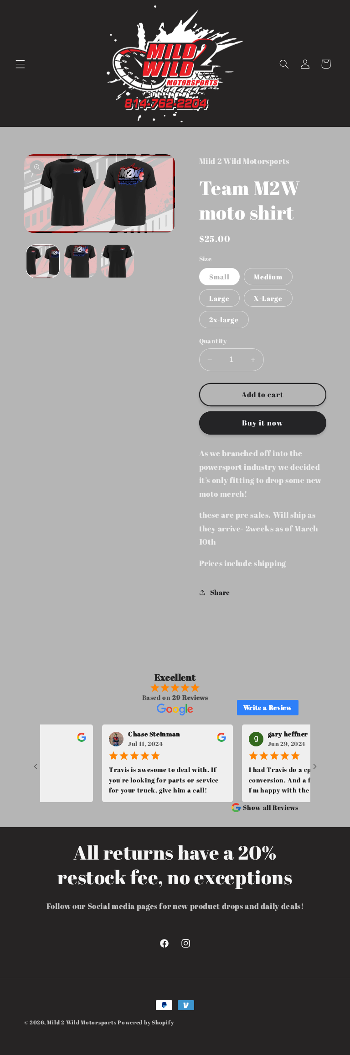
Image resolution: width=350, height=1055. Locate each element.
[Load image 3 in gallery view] (117, 261)
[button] (20, 63)
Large (219, 298)
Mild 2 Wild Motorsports (82, 1022)
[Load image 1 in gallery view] (42, 261)
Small (219, 276)
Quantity (213, 341)
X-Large (268, 298)
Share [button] (220, 592)
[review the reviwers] (70, 739)
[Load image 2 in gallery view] (80, 261)
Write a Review (267, 707)
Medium (268, 276)
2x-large (224, 319)
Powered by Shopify (146, 1022)
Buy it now (262, 423)
